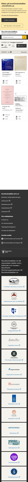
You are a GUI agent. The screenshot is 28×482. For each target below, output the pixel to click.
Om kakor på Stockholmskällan (9, 15)
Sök (24, 37)
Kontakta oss (4, 219)
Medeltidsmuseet (5, 204)
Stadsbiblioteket (5, 208)
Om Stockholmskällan (7, 223)
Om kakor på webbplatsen (8, 230)
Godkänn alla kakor (9, 20)
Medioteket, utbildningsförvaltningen (11, 197)
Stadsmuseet (4, 200)
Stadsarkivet (4, 211)
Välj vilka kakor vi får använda (12, 26)
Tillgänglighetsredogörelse (8, 227)
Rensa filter (24, 52)
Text (9, 52)
